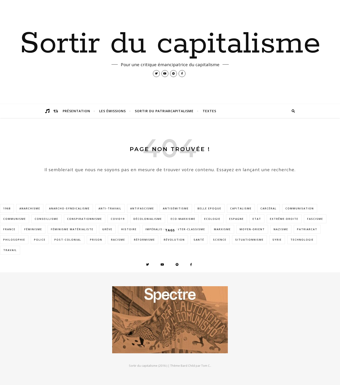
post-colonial (67, 239)
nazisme (281, 229)
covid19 (118, 218)
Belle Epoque (209, 208)
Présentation (76, 111)
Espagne (236, 218)
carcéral (268, 208)
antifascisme (142, 208)
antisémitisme (176, 208)
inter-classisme (190, 229)
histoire (129, 229)
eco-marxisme (183, 218)
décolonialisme (147, 218)
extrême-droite (284, 218)
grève (107, 229)
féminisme (33, 229)
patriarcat (307, 229)
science (219, 239)
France (9, 229)
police (40, 239)
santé (199, 239)
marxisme (222, 229)
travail (10, 250)
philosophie (14, 239)
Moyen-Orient (252, 229)
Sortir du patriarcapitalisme (164, 111)
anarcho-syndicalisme (69, 208)
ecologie (212, 218)
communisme (14, 218)
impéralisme (156, 229)
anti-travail (110, 208)
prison (96, 239)
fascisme (315, 218)
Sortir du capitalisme (170, 44)
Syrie (277, 239)
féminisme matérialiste (72, 229)
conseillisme (46, 218)
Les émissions (112, 111)
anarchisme (29, 208)
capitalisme (241, 208)
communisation (299, 208)
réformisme (144, 239)
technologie (302, 239)
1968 (7, 208)
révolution (174, 239)
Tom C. (205, 365)
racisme (118, 239)
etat (257, 218)
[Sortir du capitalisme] (170, 319)
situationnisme (249, 239)
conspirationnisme (84, 218)
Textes (209, 111)
